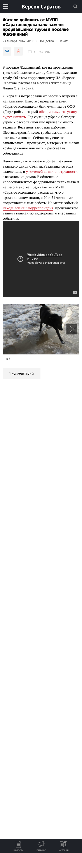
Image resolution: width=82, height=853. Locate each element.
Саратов (41, 7)
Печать (64, 41)
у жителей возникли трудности (52, 171)
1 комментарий (21, 373)
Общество (46, 41)
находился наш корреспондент (28, 208)
